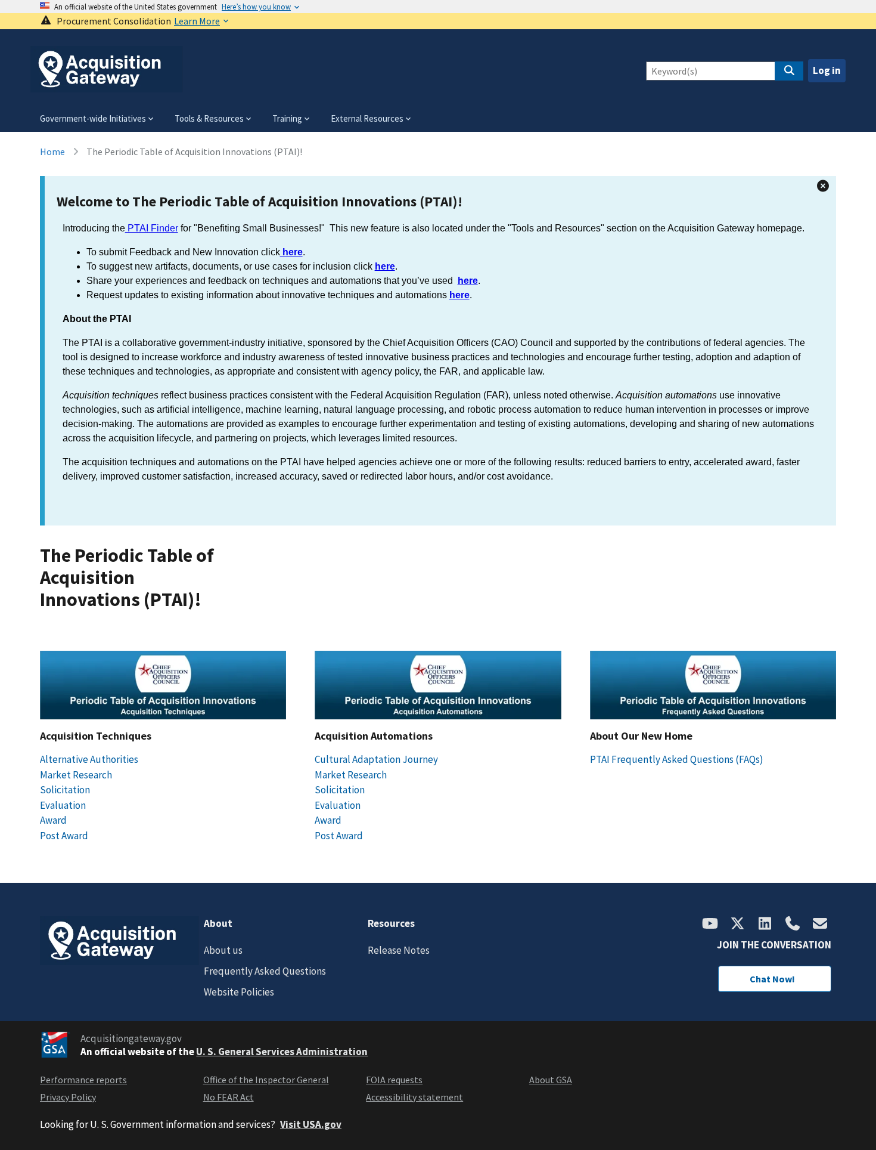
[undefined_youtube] (710, 924)
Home (52, 151)
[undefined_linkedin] (765, 924)
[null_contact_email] (820, 924)
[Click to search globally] (789, 71)
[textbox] (440, 364)
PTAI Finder (151, 228)
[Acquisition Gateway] (106, 87)
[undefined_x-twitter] (737, 924)
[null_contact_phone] (792, 924)
